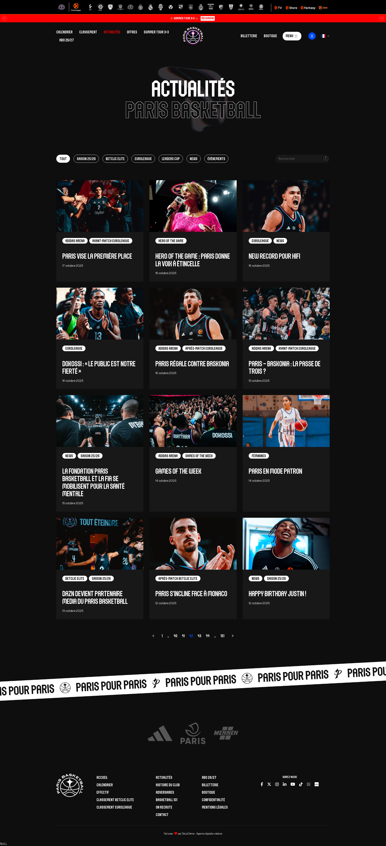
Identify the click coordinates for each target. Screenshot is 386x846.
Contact (162, 815)
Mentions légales (215, 807)
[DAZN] (309, 784)
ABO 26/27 (66, 40)
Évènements (216, 159)
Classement (88, 32)
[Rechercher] (325, 158)
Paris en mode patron (275, 471)
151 (222, 636)
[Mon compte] (312, 36)
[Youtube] (293, 784)
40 (175, 636)
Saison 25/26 (86, 159)
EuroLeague (143, 159)
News (193, 159)
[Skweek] (317, 784)
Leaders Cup (171, 159)
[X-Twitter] (269, 784)
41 (183, 636)
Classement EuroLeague (114, 807)
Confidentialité (213, 800)
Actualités (112, 32)
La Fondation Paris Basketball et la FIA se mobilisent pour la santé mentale (93, 482)
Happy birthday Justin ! (277, 593)
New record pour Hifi (275, 256)
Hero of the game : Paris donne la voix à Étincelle (192, 259)
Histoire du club (168, 785)
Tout (63, 159)
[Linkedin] (284, 784)
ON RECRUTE (164, 807)
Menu (289, 36)
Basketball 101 (166, 800)
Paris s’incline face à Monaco (191, 593)
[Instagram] (277, 784)
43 (199, 636)
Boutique (270, 36)
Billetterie (249, 36)
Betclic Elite (115, 159)
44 (207, 636)
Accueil (102, 777)
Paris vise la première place (97, 256)
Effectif (102, 792)
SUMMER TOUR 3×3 (156, 32)
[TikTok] (301, 784)
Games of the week (178, 471)
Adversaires (165, 792)
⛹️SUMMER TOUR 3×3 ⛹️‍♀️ (192, 18)
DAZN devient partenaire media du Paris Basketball (95, 597)
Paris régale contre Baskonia (192, 363)
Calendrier (64, 32)
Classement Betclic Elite (115, 800)
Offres (132, 32)
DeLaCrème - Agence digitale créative (202, 833)
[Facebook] (262, 784)
